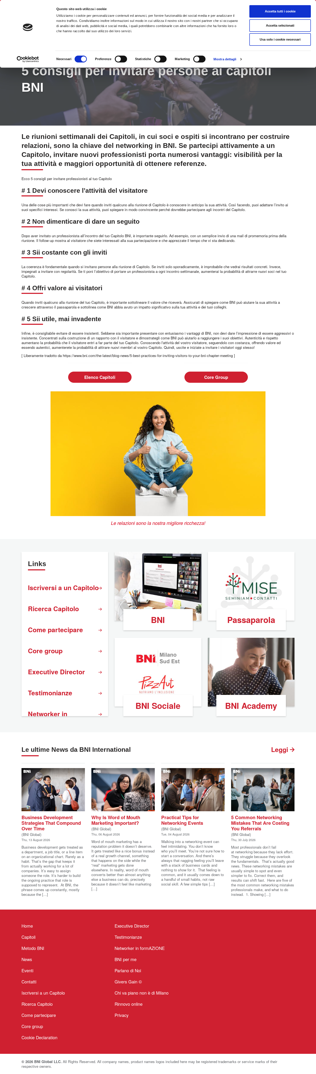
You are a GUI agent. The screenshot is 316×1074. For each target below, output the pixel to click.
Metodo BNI (32, 948)
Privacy (122, 1015)
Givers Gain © (128, 981)
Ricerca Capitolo (53, 608)
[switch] (121, 59)
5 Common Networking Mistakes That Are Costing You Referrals (260, 822)
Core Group (216, 377)
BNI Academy (251, 705)
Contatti (28, 981)
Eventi (27, 970)
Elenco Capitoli (99, 377)
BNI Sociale (157, 705)
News (26, 959)
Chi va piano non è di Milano (142, 993)
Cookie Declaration (39, 1037)
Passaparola (251, 620)
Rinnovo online (129, 1004)
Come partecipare (55, 629)
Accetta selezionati (280, 25)
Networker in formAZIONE (140, 948)
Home (27, 926)
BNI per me (126, 959)
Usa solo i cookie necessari (280, 39)
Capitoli (28, 937)
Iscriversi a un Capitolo (63, 587)
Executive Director (56, 671)
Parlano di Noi (128, 970)
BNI (158, 620)
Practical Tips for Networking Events (182, 820)
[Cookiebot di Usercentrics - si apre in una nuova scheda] (28, 59)
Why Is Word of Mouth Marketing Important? (115, 820)
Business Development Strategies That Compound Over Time (51, 822)
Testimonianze (50, 692)
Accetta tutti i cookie (280, 11)
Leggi (280, 749)
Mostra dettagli (224, 59)
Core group (45, 650)
